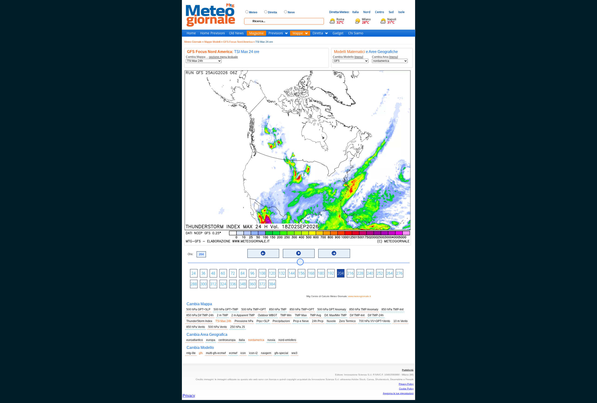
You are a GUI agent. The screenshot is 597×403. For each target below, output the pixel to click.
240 (370, 273)
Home (191, 33)
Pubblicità (407, 370)
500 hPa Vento (217, 327)
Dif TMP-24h (376, 315)
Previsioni (275, 33)
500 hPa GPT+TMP (226, 309)
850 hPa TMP (277, 309)
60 (223, 273)
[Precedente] (263, 253)
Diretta (317, 33)
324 (223, 284)
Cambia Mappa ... (212, 57)
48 (213, 273)
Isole (401, 12)
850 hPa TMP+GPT (302, 309)
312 (213, 284)
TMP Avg (315, 315)
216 (350, 273)
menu (358, 57)
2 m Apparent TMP (243, 315)
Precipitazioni (281, 321)
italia (242, 340)
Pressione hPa (244, 321)
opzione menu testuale (223, 57)
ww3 (294, 353)
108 (262, 273)
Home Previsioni (212, 33)
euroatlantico (194, 340)
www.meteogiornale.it (359, 296)
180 (321, 273)
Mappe (297, 33)
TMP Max (301, 315)
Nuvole (331, 321)
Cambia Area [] (385, 57)
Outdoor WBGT (267, 315)
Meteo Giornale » (194, 41)
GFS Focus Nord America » (239, 41)
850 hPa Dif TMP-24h (200, 315)
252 (380, 273)
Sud (391, 12)
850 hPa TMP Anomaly (363, 309)
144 (291, 273)
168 (311, 273)
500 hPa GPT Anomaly (331, 309)
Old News (236, 33)
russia (271, 340)
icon (243, 353)
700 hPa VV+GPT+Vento (374, 321)
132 (282, 273)
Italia (355, 12)
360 (252, 284)
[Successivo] (334, 253)
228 (360, 273)
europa (210, 340)
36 (203, 273)
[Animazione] (298, 253)
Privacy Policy (406, 384)
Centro (379, 12)
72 (233, 273)
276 (399, 273)
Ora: (190, 254)
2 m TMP (222, 315)
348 (242, 284)
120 (272, 273)
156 (301, 273)
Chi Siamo (355, 33)
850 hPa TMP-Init (392, 309)
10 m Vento (400, 321)
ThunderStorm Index (199, 321)
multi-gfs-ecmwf (216, 353)
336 (233, 284)
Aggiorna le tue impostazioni (398, 393)
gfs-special (281, 353)
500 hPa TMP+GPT (253, 309)
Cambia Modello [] (348, 57)
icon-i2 (253, 353)
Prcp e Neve (301, 321)
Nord (366, 12)
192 (331, 273)
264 (389, 273)
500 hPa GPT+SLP (198, 309)
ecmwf (233, 353)
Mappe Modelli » (213, 41)
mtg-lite (191, 353)
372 (262, 284)
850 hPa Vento (195, 327)
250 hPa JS (237, 327)
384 (272, 284)
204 (340, 273)
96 (252, 273)
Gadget (338, 33)
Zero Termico (347, 321)
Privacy (189, 396)
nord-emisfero (287, 340)
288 (194, 284)
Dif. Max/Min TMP (335, 315)
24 (193, 273)
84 (242, 273)
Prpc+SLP (263, 321)
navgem (266, 353)
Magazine (256, 33)
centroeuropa (227, 340)
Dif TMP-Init (357, 315)
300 (203, 284)
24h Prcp (317, 321)
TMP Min (286, 315)
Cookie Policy (406, 388)
